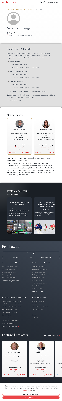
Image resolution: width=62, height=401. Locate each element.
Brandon (28, 163)
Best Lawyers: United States (10, 266)
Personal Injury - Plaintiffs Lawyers (12, 301)
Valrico (20, 172)
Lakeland (33, 166)
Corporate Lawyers (7, 318)
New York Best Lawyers (39, 266)
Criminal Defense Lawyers (9, 312)
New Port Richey (16, 168)
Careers (34, 315)
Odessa (25, 168)
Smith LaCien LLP (41, 356)
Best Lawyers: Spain (8, 275)
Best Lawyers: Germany (9, 277)
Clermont (10, 166)
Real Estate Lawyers (8, 323)
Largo (50, 166)
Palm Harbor (40, 168)
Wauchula (27, 172)
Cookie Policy (26, 390)
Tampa (30, 9)
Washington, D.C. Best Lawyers (41, 275)
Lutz (8, 168)
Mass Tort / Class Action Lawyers (11, 307)
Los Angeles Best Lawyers (39, 269)
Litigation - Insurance (36, 158)
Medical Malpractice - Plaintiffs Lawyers (13, 304)
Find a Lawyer (10, 9)
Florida (25, 9)
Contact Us (35, 318)
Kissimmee (26, 166)
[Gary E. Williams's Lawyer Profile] (14, 348)
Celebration (36, 163)
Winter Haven (23, 175)
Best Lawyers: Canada (8, 269)
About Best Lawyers (38, 301)
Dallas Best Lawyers (38, 280)
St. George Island (21, 170)
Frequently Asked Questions (40, 307)
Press (33, 312)
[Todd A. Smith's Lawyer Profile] (41, 348)
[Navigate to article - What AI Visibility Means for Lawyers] (19, 215)
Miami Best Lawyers (38, 288)
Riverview (10, 170)
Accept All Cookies (31, 398)
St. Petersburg (32, 170)
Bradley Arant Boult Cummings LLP (46, 133)
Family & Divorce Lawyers (9, 309)
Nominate (16, 257)
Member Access (46, 257)
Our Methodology (37, 304)
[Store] (44, 2)
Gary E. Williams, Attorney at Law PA (14, 356)
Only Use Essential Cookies (31, 394)
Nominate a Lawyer (38, 309)
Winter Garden (12, 175)
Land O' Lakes (42, 166)
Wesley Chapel (36, 172)
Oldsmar (32, 168)
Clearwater (44, 163)
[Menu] (3, 2)
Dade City (17, 166)
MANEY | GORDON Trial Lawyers (19, 133)
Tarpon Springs (43, 170)
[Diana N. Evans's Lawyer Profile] (46, 126)
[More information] (23, 147)
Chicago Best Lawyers (38, 272)
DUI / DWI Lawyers (7, 315)
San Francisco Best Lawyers (40, 283)
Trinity (15, 172)
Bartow (21, 163)
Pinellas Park (49, 168)
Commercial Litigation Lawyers (11, 320)
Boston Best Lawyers (38, 286)
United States (19, 9)
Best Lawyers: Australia (9, 272)
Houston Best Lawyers (38, 277)
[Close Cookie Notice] (60, 384)
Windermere (46, 172)
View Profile (12, 152)
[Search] (41, 2)
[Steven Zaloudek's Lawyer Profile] (19, 126)
